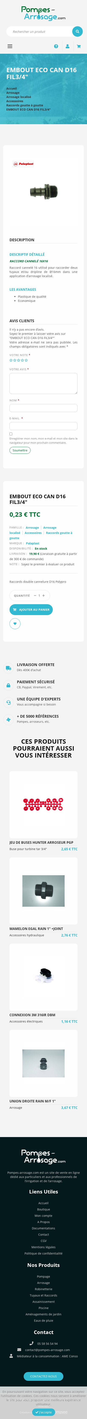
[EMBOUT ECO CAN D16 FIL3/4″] (43, 191)
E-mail (16, 418)
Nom (14, 400)
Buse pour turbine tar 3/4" (28, 849)
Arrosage (12, 93)
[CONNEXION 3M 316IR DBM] (43, 977)
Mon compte (43, 1216)
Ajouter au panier (33, 610)
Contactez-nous (43, 1376)
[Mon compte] (67, 46)
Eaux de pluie (43, 1320)
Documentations (43, 1228)
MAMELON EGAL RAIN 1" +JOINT (36, 928)
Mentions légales (43, 1247)
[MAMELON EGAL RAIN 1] (43, 891)
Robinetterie (43, 1289)
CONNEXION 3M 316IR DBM (32, 1015)
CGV (43, 1241)
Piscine (44, 1308)
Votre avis (19, 369)
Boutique (43, 1209)
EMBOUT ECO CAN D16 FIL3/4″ (28, 109)
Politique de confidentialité (43, 1253)
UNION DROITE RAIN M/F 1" (33, 1101)
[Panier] (79, 46)
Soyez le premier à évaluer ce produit (47, 564)
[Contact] (56, 46)
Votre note (20, 355)
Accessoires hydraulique (27, 935)
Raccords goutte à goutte (24, 105)
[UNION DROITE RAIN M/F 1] (43, 1063)
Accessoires (14, 101)
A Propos (43, 1222)
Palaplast (32, 543)
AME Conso (70, 1356)
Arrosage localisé (18, 97)
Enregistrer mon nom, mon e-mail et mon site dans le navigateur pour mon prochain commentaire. (43, 441)
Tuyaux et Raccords (43, 1295)
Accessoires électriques (26, 1021)
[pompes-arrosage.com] (44, 13)
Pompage (43, 1276)
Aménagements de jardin (43, 1314)
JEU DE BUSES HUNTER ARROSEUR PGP (41, 842)
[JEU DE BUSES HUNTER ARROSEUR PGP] (43, 804)
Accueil (11, 88)
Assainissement (44, 1302)
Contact (43, 1234)
